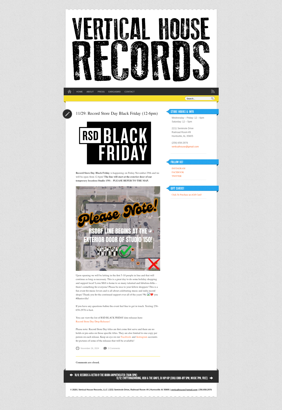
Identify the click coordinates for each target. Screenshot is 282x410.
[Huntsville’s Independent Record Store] (141, 80)
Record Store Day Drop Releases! (93, 321)
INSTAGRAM (178, 168)
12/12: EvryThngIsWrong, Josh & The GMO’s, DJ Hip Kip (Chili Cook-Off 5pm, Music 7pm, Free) (162, 378)
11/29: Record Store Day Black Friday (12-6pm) (117, 113)
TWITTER (176, 175)
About (90, 92)
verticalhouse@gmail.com (185, 146)
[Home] (69, 92)
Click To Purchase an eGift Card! (187, 194)
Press (101, 92)
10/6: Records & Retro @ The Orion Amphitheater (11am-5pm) (106, 375)
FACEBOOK (178, 172)
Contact (130, 92)
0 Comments (114, 348)
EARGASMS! (114, 92)
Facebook (126, 336)
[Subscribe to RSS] (213, 91)
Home (79, 92)
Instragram (141, 336)
